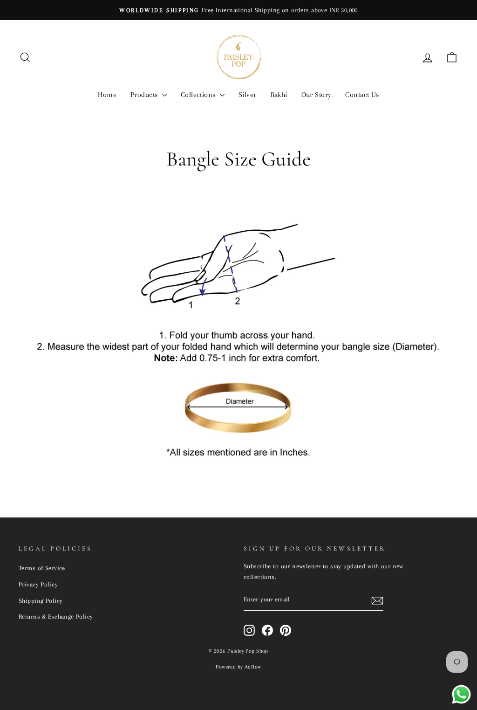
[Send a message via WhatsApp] (461, 694)
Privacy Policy (38, 584)
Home (107, 94)
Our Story (316, 94)
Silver (247, 94)
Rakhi (279, 94)
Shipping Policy (40, 600)
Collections (199, 94)
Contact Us (362, 94)
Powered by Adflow (238, 667)
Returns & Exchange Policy (56, 616)
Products (145, 94)
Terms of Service (42, 568)
